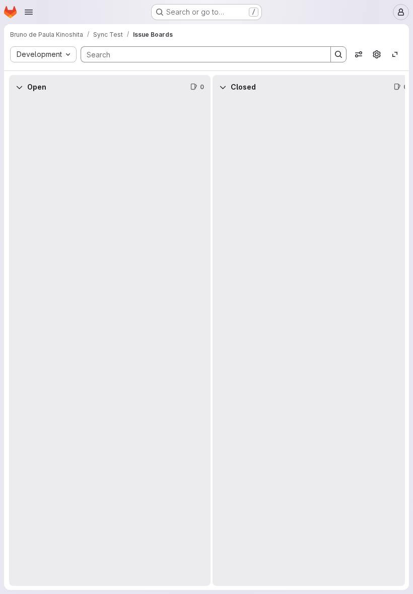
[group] (110, 342)
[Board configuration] (377, 54)
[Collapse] (19, 87)
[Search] (338, 54)
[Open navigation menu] (29, 12)
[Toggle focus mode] (395, 54)
